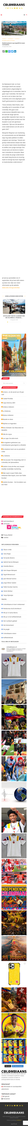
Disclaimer (6, 1099)
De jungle (6, 629)
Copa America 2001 (9, 403)
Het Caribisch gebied (10, 621)
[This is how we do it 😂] (14, 999)
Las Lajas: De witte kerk (10, 438)
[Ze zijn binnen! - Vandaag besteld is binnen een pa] (14, 665)
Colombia (4, 38)
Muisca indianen (8, 415)
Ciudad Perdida (8, 399)
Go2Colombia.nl (8, 521)
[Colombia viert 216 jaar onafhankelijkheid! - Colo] (14, 897)
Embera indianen (8, 407)
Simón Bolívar (7, 591)
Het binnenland (8, 625)
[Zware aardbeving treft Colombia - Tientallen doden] (14, 794)
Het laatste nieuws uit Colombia (8, 40)
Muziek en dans (8, 419)
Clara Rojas (7, 554)
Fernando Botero (9, 558)
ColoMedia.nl (18, 1120)
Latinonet (6, 524)
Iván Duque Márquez (10, 570)
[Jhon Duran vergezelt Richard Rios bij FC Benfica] (14, 871)
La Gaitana (6, 456)
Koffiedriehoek (8, 638)
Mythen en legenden (9, 423)
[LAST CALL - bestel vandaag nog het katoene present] (14, 820)
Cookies (5, 537)
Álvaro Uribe (7, 550)
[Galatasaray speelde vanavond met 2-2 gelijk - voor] (14, 743)
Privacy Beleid (7, 535)
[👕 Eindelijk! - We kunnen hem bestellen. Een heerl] (14, 845)
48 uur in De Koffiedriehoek (12, 617)
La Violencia (6, 411)
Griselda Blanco (8, 566)
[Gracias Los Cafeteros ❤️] (14, 922)
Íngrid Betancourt (9, 574)
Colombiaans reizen (9, 633)
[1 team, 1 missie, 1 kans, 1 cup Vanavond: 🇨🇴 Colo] (14, 948)
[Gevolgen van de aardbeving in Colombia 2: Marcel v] (14, 691)
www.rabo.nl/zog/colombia (11, 288)
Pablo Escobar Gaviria (10, 587)
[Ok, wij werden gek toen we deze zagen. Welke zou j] (14, 974)
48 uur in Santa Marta (10, 613)
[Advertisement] (14, 68)
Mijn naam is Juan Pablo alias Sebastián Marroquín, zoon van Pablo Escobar (13, 475)
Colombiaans (10, 38)
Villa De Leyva (7, 434)
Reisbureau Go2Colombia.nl (12, 608)
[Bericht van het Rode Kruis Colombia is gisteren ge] (14, 768)
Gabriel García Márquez (11, 562)
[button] (3, 4)
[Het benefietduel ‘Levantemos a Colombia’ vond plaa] (14, 717)
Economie (17, 38)
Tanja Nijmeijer (8, 595)
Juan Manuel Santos (9, 579)
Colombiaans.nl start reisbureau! (13, 604)
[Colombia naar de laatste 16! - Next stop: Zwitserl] (14, 1025)
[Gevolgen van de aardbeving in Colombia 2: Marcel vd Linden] (14, 306)
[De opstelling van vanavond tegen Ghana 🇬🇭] (14, 1051)
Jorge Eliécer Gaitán (9, 583)
